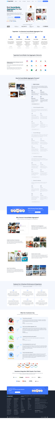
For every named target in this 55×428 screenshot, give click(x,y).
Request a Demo (11, 392)
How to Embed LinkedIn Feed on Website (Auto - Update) (41, 406)
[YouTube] (47, 417)
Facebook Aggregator (16, 413)
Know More (11, 46)
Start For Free (17, 17)
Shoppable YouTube (9, 413)
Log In (35, 1)
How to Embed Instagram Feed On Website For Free (40, 405)
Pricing (32, 1)
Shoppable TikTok (9, 412)
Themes (20, 1)
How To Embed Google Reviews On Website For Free (40, 407)
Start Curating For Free (35, 129)
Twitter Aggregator (16, 414)
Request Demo (40, 1)
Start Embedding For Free (35, 201)
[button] (16, 1)
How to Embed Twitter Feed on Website (39, 408)
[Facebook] (45, 417)
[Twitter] (46, 417)
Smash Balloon (22, 412)
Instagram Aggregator (16, 412)
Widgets (16, 1)
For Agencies (24, 1)
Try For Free (45, 1)
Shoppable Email (8, 414)
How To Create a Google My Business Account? (40, 404)
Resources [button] (28, 1)
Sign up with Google (10, 17)
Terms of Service (30, 409)
